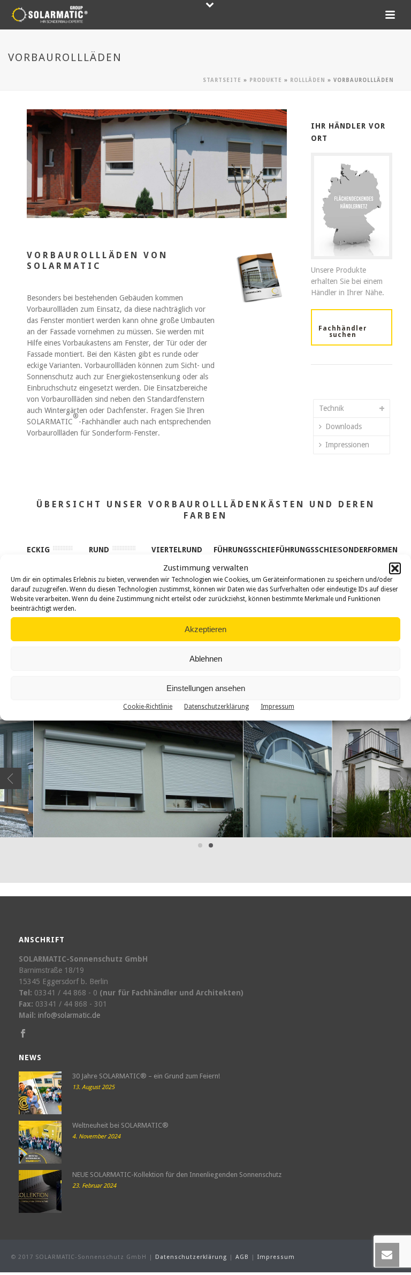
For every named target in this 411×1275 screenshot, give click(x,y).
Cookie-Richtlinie (147, 706)
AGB (242, 1257)
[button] (395, 568)
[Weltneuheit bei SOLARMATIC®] (40, 1142)
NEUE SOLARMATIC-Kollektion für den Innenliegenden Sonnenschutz (176, 1175)
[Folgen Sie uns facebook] (23, 1034)
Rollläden (307, 80)
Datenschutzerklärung (216, 706)
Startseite (222, 80)
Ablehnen (205, 658)
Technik (331, 408)
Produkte (265, 80)
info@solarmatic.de (69, 1015)
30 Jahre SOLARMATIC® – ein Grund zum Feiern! (146, 1076)
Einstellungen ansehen (205, 688)
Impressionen (347, 444)
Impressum (277, 706)
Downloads (343, 426)
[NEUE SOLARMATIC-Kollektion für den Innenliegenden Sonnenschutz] (40, 1191)
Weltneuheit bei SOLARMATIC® (120, 1125)
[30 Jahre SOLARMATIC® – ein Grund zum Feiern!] (40, 1092)
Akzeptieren (205, 629)
